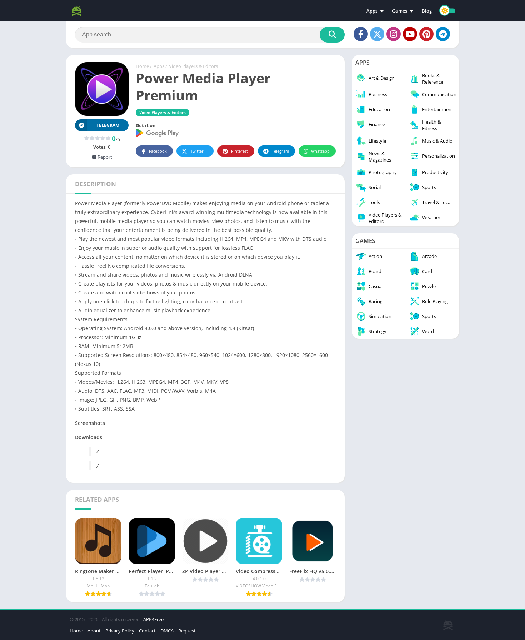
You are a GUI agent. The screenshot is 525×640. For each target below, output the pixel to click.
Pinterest (239, 151)
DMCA (167, 630)
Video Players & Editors (193, 66)
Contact (147, 630)
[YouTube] (410, 34)
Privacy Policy (119, 630)
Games (399, 11)
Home (142, 66)
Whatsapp (320, 151)
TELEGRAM (107, 125)
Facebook (158, 151)
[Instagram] (393, 34)
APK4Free (153, 619)
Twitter (197, 151)
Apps (372, 11)
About (94, 630)
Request (187, 630)
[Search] (332, 35)
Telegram (280, 151)
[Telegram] (443, 34)
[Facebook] (361, 34)
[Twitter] (377, 34)
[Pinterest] (426, 34)
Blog (427, 11)
